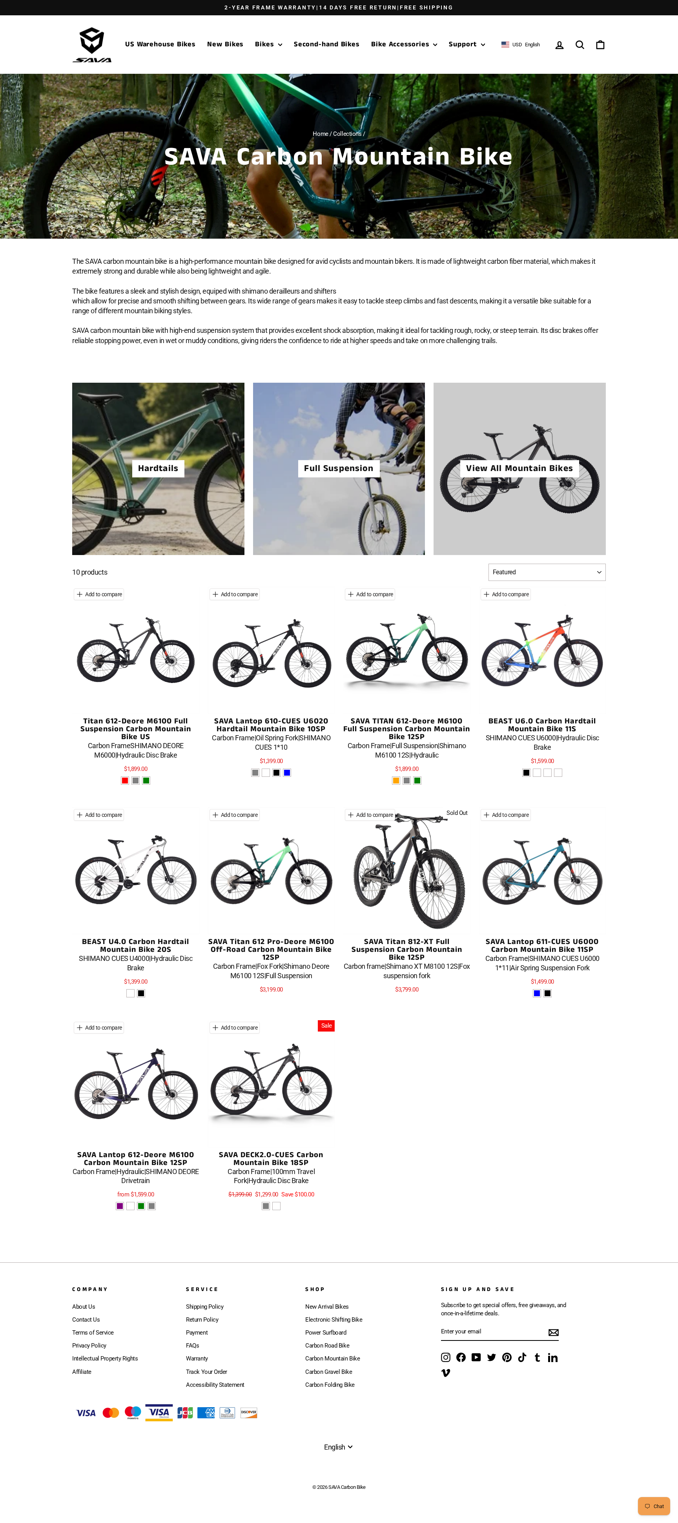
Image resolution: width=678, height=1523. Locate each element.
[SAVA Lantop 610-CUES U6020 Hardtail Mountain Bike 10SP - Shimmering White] (266, 772)
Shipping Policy (204, 1306)
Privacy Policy (89, 1345)
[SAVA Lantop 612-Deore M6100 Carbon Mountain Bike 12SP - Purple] (120, 1206)
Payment (197, 1332)
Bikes (265, 44)
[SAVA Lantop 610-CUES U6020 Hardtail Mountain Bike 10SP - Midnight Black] (276, 772)
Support (464, 44)
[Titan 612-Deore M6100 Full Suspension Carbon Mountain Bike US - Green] (146, 780)
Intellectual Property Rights (105, 1358)
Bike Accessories (401, 44)
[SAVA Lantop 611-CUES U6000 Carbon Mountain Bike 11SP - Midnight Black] (547, 993)
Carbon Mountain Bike (332, 1358)
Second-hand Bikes (326, 44)
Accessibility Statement (215, 1384)
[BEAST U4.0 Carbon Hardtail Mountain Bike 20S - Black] (141, 993)
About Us (83, 1306)
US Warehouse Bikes (160, 44)
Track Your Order (206, 1371)
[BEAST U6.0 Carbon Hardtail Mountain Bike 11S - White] (547, 772)
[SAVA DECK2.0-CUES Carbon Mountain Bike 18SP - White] (276, 1206)
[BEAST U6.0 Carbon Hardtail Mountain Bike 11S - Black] (526, 772)
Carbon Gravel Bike (328, 1371)
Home (320, 133)
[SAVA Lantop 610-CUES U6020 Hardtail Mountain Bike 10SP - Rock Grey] (255, 772)
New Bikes (225, 44)
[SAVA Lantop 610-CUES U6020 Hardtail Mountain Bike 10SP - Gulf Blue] (287, 772)
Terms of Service (93, 1332)
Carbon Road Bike (327, 1345)
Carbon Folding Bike (329, 1384)
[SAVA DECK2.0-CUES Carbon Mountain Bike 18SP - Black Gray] (266, 1206)
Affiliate (81, 1371)
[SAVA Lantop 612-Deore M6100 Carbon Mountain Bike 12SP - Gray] (151, 1206)
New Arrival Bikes (326, 1306)
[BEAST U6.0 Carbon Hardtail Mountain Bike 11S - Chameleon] (558, 772)
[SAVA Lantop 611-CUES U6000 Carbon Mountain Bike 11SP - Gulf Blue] (537, 993)
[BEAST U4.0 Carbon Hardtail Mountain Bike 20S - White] (130, 993)
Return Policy (202, 1319)
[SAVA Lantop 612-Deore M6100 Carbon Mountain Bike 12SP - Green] (141, 1206)
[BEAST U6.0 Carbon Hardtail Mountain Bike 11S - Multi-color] (537, 772)
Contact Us (86, 1319)
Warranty (197, 1358)
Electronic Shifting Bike (333, 1319)
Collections (347, 133)
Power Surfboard (325, 1332)
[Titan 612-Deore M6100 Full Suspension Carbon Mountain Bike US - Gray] (135, 780)
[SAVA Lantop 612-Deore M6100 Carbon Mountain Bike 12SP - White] (130, 1206)
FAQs (192, 1345)
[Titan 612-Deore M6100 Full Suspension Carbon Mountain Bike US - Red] (125, 780)
